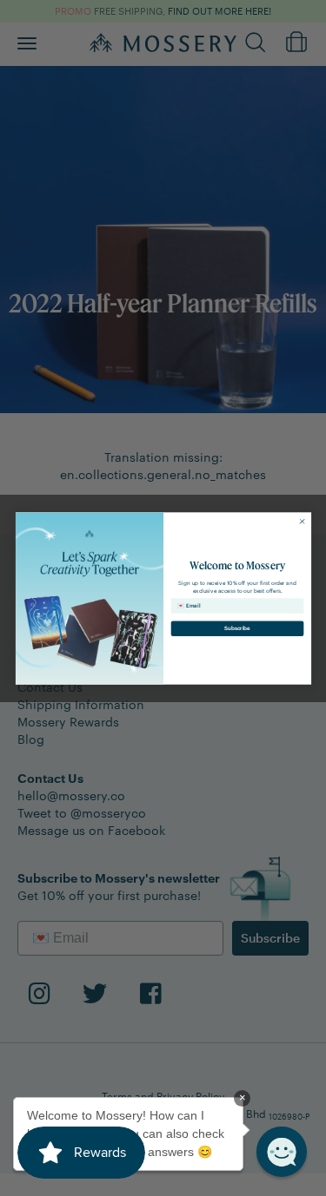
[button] (281, 1152)
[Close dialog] (301, 521)
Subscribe (237, 628)
